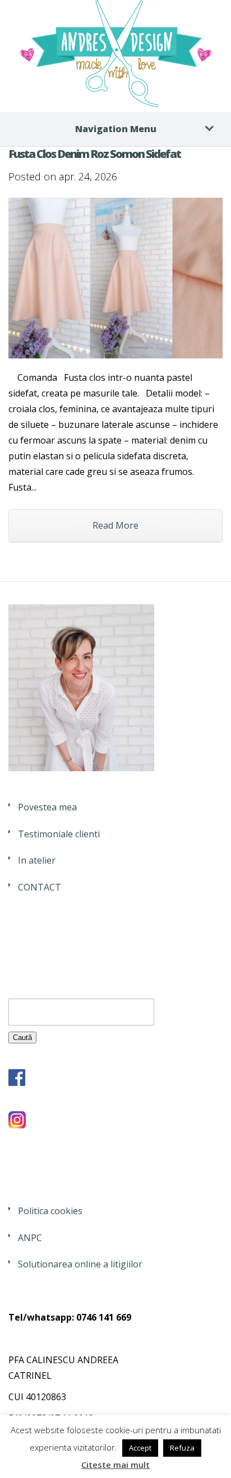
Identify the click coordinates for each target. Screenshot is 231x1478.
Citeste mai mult (115, 1464)
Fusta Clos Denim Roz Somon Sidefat (94, 153)
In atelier (37, 860)
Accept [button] (140, 1448)
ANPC (30, 1238)
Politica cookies (50, 1211)
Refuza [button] (182, 1448)
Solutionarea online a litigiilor (80, 1264)
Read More (115, 525)
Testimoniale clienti (59, 834)
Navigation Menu (115, 129)
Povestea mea (47, 807)
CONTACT (39, 887)
